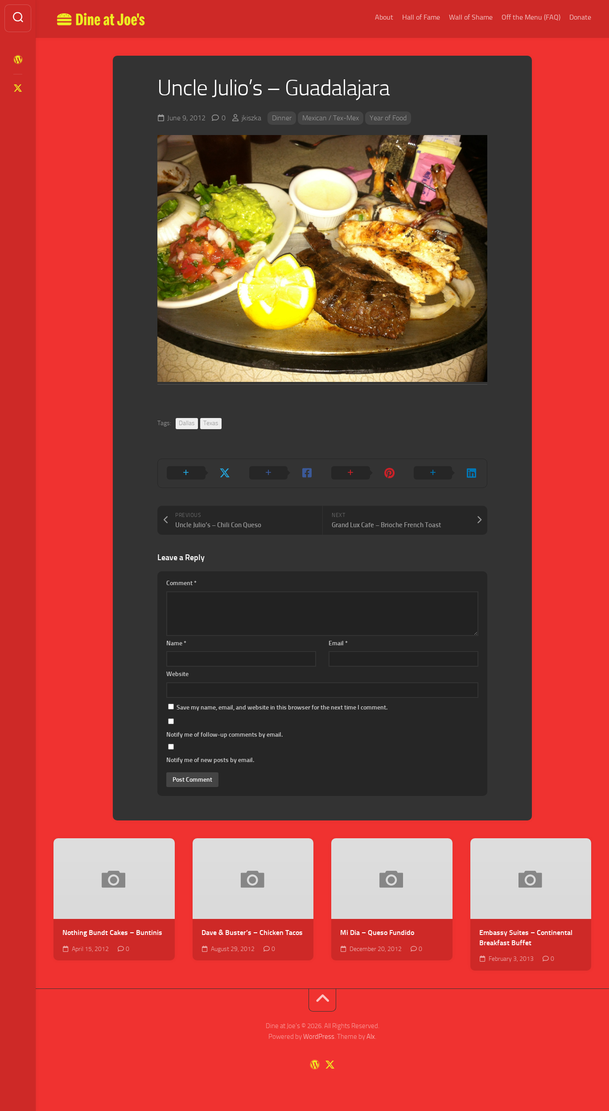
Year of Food (388, 118)
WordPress (318, 1037)
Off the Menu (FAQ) (531, 17)
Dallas (187, 423)
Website (177, 674)
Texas (210, 423)
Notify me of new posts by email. (210, 760)
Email (338, 643)
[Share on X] (199, 473)
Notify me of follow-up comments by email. (224, 734)
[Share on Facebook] (281, 473)
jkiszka (251, 118)
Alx (370, 1037)
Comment (181, 583)
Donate (580, 17)
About (384, 17)
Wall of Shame (471, 17)
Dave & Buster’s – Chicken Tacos (252, 932)
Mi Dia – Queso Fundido (377, 932)
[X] (18, 88)
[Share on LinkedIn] (446, 473)
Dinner (282, 118)
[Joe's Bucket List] (18, 59)
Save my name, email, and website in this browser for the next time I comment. (282, 707)
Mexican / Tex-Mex (330, 118)
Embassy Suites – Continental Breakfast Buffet (525, 937)
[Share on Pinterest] (363, 473)
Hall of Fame (421, 17)
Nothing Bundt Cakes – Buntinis (112, 932)
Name (176, 643)
